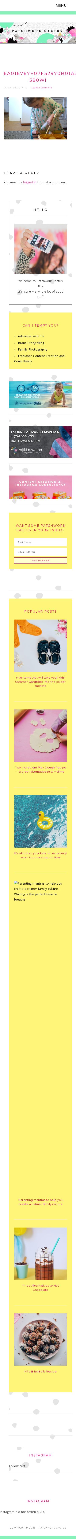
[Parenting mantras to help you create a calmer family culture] (40, 899)
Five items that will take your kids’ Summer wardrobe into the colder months (40, 681)
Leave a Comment (42, 87)
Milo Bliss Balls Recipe (40, 1371)
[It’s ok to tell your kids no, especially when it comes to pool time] (40, 846)
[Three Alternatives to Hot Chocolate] (40, 1279)
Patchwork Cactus (38, 34)
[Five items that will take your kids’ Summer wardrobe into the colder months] (40, 671)
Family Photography (32, 349)
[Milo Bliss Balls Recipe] (40, 1365)
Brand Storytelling (31, 343)
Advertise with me (31, 336)
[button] (64, 5)
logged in (30, 182)
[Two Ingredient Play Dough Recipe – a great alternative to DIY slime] (40, 761)
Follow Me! (17, 1466)
